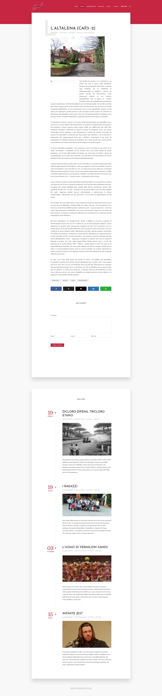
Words (82, 6)
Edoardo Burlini (68, 419)
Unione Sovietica (82, 280)
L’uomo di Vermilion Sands (85, 547)
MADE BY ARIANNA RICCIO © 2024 (81, 688)
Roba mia (87, 32)
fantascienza (55, 280)
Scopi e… (109, 6)
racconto (65, 280)
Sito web (93, 336)
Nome (53, 336)
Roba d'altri (79, 550)
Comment (53, 315)
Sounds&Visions (91, 6)
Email (73, 336)
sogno (73, 280)
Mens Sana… (101, 6)
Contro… (116, 6)
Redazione (55, 32)
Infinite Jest (72, 613)
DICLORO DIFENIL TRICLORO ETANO (83, 413)
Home (76, 6)
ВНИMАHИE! (124, 6)
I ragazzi (69, 486)
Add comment (63, 32)
